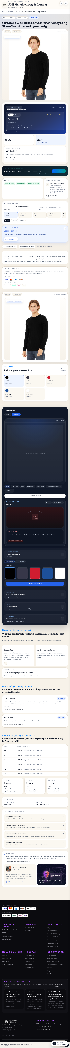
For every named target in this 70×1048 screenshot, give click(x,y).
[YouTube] (13, 1036)
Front (7, 487)
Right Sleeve (9, 491)
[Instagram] (3, 1036)
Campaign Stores (52, 958)
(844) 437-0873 (46, 1027)
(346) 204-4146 (52, 196)
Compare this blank (28, 246)
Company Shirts (29, 961)
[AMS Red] (35, 573)
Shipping (17, 115)
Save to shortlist (11, 246)
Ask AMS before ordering (44, 246)
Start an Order (51, 955)
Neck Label (40, 487)
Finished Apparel (29, 968)
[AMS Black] (10, 573)
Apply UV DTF (6, 961)
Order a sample (9, 239)
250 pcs (22, 220)
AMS (3, 12)
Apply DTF (5, 955)
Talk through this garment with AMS (17, 861)
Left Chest (15, 487)
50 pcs (7, 220)
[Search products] (61, 3)
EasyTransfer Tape (53, 974)
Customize (16, 414)
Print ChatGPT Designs (54, 934)
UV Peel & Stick (6, 939)
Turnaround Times (52, 943)
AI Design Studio (52, 931)
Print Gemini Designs (53, 937)
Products (10, 12)
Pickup (10, 115)
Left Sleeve (30, 487)
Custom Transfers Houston (10, 930)
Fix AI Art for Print (7, 965)
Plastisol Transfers (7, 936)
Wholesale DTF (29, 958)
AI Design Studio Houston (55, 965)
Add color (21, 562)
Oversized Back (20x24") (54, 487)
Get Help (49, 968)
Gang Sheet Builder (53, 961)
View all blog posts (59, 985)
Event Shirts (28, 965)
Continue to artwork (34, 583)
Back (22, 487)
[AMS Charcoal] (22, 573)
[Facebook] (6, 1036)
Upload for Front (36, 496)
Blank (7, 414)
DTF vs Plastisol (29, 928)
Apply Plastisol (6, 958)
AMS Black (10, 562)
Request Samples (52, 971)
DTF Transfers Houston (9, 933)
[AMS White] (60, 573)
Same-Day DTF (29, 955)
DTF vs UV (28, 931)
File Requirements (52, 946)
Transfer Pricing (52, 940)
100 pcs (14, 220)
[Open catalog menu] (66, 3)
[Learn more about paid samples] (64, 228)
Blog (48, 928)
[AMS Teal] (47, 573)
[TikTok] (10, 1036)
